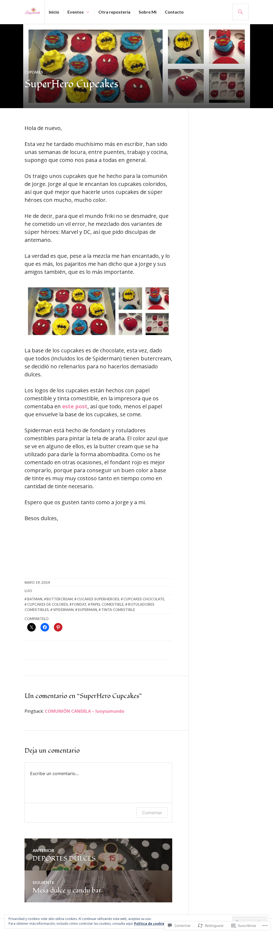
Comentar (152, 812)
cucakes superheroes (98, 599)
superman (87, 610)
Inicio (54, 11)
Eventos (75, 11)
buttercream (59, 599)
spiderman (63, 610)
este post (74, 406)
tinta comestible (118, 610)
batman (34, 599)
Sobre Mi (147, 11)
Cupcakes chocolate (143, 599)
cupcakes (34, 72)
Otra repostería (114, 11)
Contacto (174, 11)
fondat (79, 604)
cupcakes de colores (47, 604)
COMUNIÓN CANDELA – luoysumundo (84, 711)
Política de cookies (150, 923)
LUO (28, 591)
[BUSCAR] (240, 12)
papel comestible (107, 604)
